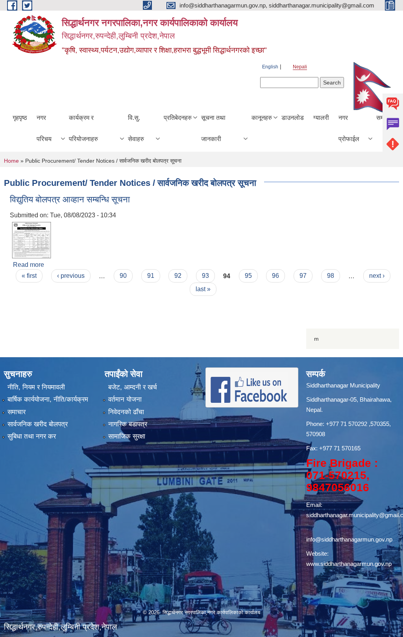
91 (150, 275)
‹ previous (71, 275)
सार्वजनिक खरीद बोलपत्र (37, 424)
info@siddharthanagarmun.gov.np (349, 539)
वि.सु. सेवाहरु (136, 128)
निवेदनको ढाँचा (126, 412)
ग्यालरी (321, 117)
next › (377, 275)
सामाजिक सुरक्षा (126, 436)
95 (248, 275)
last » (203, 289)
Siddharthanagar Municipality (343, 385)
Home (11, 161)
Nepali (300, 67)
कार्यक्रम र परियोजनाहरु (83, 128)
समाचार (16, 412)
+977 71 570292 (346, 423)
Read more (28, 264)
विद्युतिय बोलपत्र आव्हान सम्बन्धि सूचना (70, 199)
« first (29, 275)
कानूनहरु (261, 117)
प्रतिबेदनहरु (178, 117)
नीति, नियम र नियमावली (36, 387)
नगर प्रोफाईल (348, 128)
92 (177, 275)
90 (123, 275)
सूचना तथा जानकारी (213, 128)
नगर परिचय (44, 128)
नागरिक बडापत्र (127, 424)
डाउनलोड (292, 117)
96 (275, 275)
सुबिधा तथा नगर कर (31, 436)
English (270, 67)
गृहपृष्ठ (20, 117)
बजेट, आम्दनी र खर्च (132, 387)
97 (303, 275)
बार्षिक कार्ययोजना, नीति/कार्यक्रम (47, 399)
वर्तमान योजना (125, 399)
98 (330, 275)
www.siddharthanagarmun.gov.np (349, 563)
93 (205, 275)
